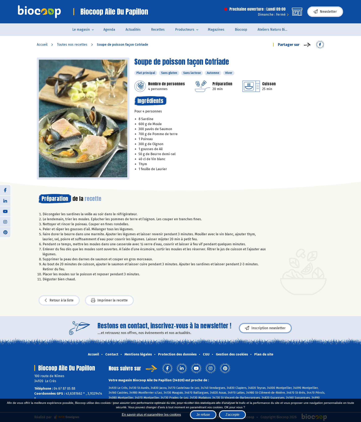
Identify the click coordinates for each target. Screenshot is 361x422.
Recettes (158, 29)
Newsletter (328, 12)
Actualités (133, 29)
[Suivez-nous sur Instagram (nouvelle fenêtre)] (5, 221)
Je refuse (203, 414)
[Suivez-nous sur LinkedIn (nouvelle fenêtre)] (5, 200)
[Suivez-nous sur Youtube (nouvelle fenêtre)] (5, 211)
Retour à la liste (62, 300)
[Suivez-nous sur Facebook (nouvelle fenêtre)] (5, 190)
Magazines (216, 29)
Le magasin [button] (81, 29)
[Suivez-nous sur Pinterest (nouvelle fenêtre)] (5, 232)
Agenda (109, 29)
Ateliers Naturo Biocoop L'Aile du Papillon (276, 29)
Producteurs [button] (184, 29)
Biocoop (241, 29)
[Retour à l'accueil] (39, 11)
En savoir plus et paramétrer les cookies (151, 414)
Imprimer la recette (112, 300)
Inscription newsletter (268, 328)
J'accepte (232, 414)
